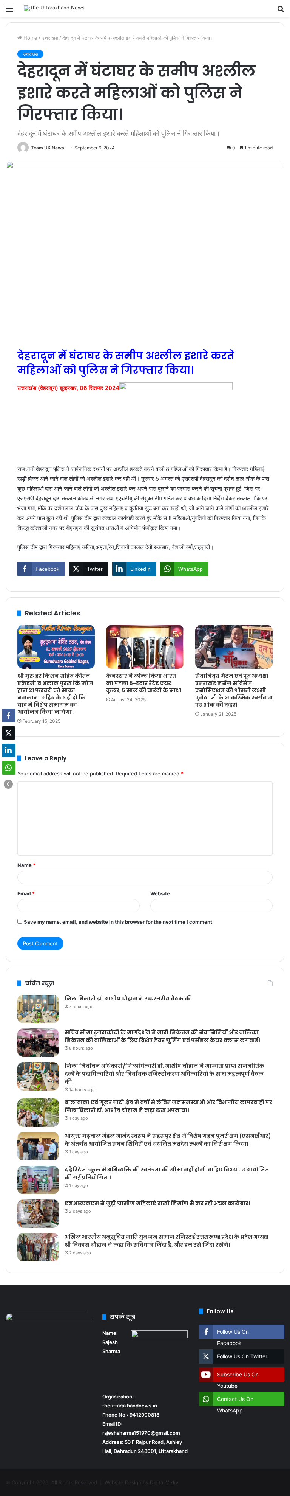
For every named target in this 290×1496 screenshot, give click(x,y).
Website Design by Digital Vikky (141, 1482)
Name (26, 865)
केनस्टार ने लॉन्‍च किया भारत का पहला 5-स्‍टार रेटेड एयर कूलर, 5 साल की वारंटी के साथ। (143, 683)
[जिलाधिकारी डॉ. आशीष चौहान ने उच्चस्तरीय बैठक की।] (38, 1009)
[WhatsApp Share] (8, 768)
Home (29, 38)
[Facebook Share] (8, 715)
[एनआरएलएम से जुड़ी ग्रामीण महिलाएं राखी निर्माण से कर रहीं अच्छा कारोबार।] (38, 1213)
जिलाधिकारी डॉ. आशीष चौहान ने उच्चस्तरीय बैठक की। (129, 998)
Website (160, 893)
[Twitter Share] (8, 733)
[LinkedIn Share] (8, 750)
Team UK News (47, 148)
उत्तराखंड (50, 38)
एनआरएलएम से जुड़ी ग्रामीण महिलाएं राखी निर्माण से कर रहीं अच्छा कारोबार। (157, 1203)
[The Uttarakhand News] (54, 8)
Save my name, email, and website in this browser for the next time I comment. (119, 922)
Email (26, 893)
